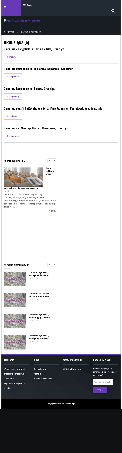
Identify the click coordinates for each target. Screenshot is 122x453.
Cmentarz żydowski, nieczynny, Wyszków (38, 337)
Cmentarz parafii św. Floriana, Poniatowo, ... (40, 295)
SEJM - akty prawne (72, 369)
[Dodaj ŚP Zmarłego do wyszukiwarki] (22, 20)
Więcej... (52, 211)
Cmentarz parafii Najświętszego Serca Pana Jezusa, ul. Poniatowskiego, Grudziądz (53, 108)
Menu (29, 5)
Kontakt (37, 374)
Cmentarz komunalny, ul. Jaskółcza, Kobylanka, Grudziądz (38, 69)
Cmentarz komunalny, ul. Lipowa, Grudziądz (30, 88)
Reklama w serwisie (43, 378)
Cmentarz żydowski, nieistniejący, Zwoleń (39, 316)
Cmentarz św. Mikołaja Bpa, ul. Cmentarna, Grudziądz (36, 128)
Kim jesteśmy (40, 369)
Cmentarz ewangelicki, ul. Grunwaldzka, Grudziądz (34, 49)
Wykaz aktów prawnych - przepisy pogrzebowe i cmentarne (15, 374)
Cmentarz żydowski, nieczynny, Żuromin (38, 274)
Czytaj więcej (13, 57)
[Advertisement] (30, 237)
